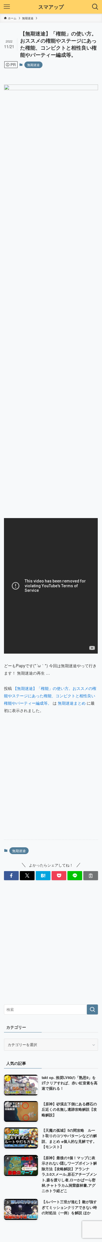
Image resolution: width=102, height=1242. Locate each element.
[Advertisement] (51, 781)
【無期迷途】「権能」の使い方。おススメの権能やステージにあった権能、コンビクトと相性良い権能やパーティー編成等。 (50, 695)
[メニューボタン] (7, 7)
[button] (11, 875)
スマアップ (51, 6)
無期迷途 (33, 64)
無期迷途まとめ (72, 703)
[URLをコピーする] (90, 875)
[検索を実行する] (92, 1009)
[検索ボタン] (95, 7)
